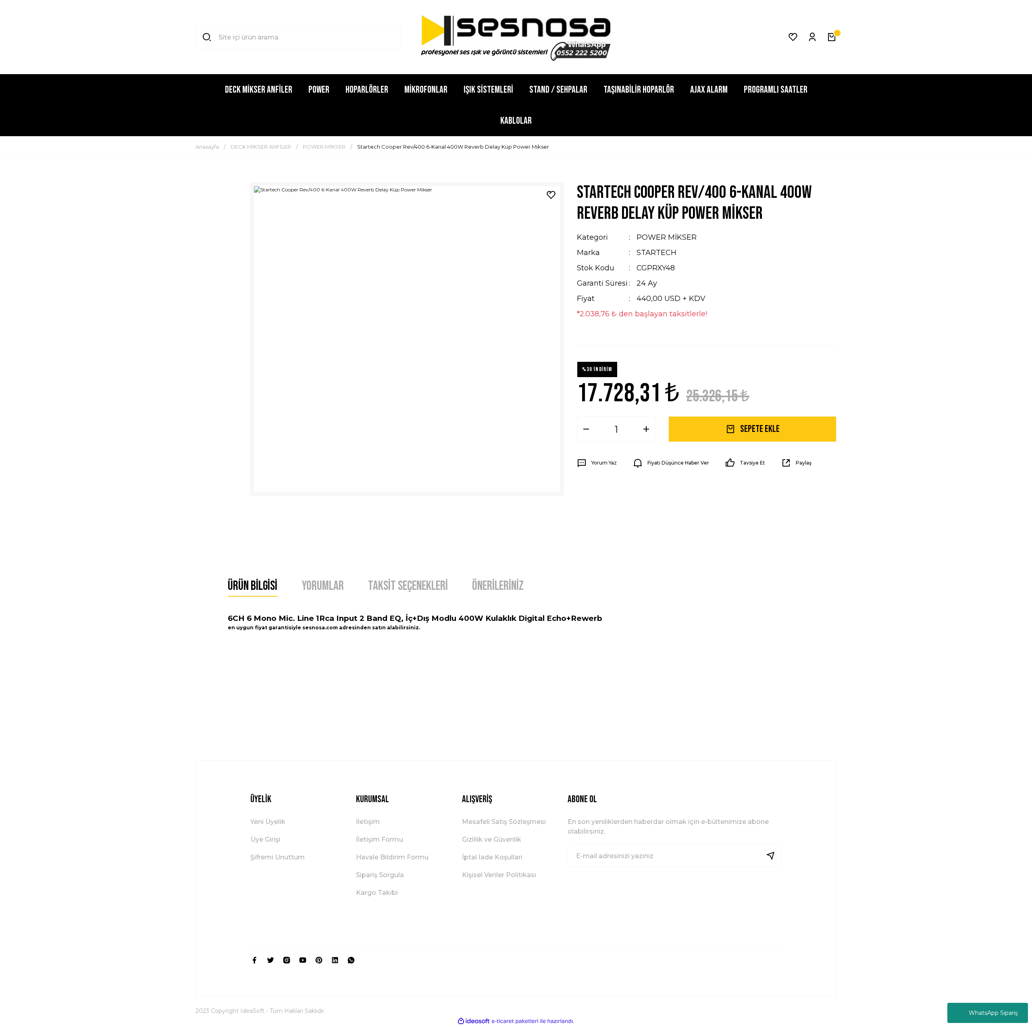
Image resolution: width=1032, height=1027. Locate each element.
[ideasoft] (474, 1021)
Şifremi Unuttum (277, 857)
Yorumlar (323, 586)
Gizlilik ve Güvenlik (491, 839)
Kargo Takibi (377, 892)
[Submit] (774, 855)
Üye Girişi (265, 839)
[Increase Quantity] (646, 429)
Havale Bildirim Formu (392, 857)
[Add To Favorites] (551, 195)
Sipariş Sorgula (380, 875)
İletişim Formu (379, 839)
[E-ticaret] (515, 1021)
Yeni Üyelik (267, 822)
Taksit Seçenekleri (408, 586)
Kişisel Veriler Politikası (499, 875)
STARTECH (656, 252)
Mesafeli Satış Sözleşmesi (504, 822)
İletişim (368, 822)
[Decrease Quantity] (586, 429)
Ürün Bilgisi (252, 586)
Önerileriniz (498, 586)
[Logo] (516, 37)
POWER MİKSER (667, 237)
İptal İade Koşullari (492, 857)
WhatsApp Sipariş (993, 1013)
